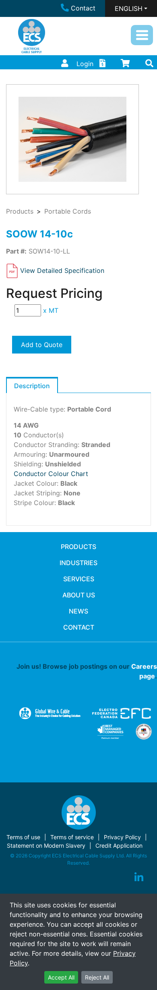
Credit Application (119, 845)
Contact (83, 8)
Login (84, 64)
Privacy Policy (122, 837)
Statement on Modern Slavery (46, 845)
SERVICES (78, 579)
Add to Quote (41, 345)
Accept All (61, 977)
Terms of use (23, 837)
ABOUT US (78, 595)
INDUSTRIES (78, 563)
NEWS (78, 611)
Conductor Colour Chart (51, 474)
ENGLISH (129, 8)
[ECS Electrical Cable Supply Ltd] (31, 36)
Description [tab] (32, 386)
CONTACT (78, 627)
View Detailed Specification (62, 270)
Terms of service (72, 837)
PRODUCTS (78, 547)
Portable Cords (67, 211)
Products (19, 211)
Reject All (97, 977)
